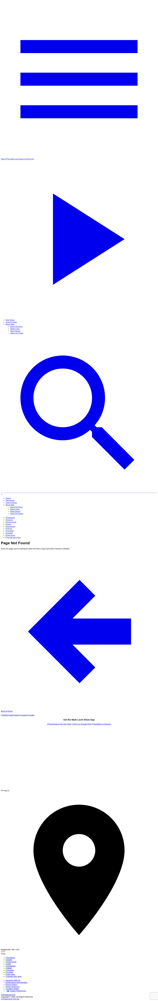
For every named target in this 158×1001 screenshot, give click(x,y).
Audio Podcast (11, 322)
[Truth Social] (11, 522)
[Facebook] (10, 517)
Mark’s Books (15, 331)
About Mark (10, 324)
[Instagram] (10, 526)
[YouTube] (10, 531)
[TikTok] (9, 528)
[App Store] (10, 535)
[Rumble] (9, 533)
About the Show (16, 326)
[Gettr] (8, 524)
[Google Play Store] (13, 537)
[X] (9, 520)
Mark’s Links (15, 328)
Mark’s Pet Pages (16, 333)
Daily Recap (10, 320)
